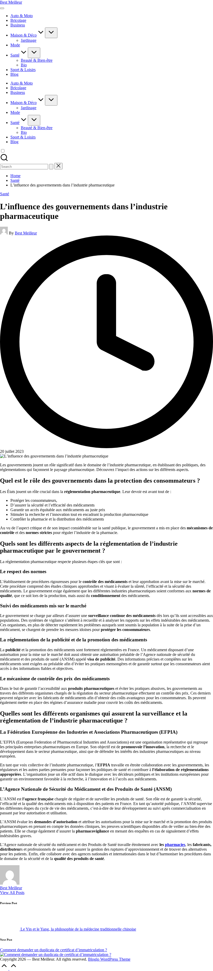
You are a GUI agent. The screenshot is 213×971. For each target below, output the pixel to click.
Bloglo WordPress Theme (109, 959)
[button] (51, 166)
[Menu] (2, 8)
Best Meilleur (11, 2)
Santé (4, 194)
